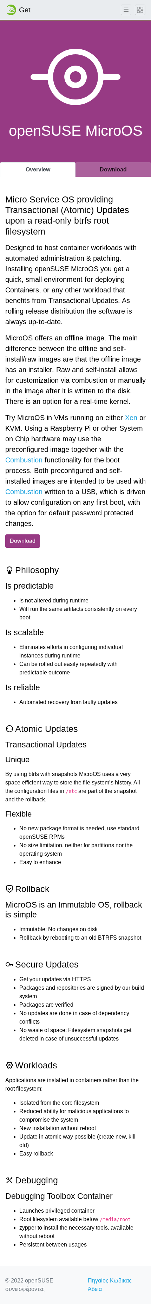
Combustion (23, 460)
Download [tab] (113, 169)
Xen (131, 417)
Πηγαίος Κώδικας (110, 1281)
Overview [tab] (38, 169)
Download (22, 541)
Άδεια (95, 1289)
